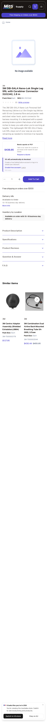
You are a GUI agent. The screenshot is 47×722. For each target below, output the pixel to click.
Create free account (13, 168)
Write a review (23, 102)
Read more (7, 138)
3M (3, 86)
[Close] (42, 704)
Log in (23, 168)
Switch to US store (13, 716)
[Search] (30, 7)
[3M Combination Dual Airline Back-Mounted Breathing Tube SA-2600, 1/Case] (34, 301)
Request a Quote (23, 155)
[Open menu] (41, 6)
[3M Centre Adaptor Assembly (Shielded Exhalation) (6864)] (12, 301)
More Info (6, 206)
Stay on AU (33, 716)
